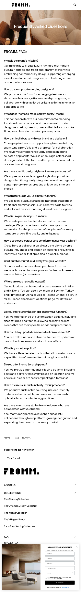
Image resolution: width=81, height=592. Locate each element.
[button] (6, 5)
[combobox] (59, 568)
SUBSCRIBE (60, 583)
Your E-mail (13, 457)
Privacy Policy (65, 587)
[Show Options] (73, 568)
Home (7, 437)
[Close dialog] (76, 547)
